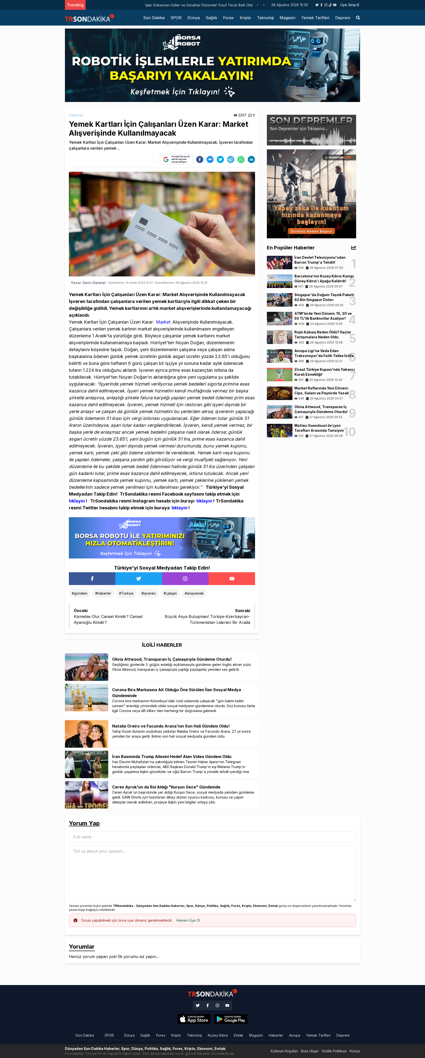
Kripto (245, 17)
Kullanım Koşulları (284, 1051)
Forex (228, 17)
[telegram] (230, 159)
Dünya (193, 17)
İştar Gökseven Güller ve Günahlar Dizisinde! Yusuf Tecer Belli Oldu (142, 5)
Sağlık (211, 17)
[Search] (358, 18)
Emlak (238, 1035)
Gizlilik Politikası (334, 1051)
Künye (355, 1051)
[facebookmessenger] (210, 159)
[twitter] (220, 159)
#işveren (148, 593)
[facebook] (199, 159)
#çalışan (170, 593)
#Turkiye (126, 593)
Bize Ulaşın (310, 1051)
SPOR (176, 17)
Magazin (287, 17)
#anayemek (194, 593)
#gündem (79, 593)
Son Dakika (154, 17)
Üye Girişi (348, 5)
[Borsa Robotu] (162, 537)
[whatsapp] (241, 159)
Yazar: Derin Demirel (88, 283)
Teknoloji (265, 17)
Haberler (76, 115)
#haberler (103, 593)
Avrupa (294, 1035)
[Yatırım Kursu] (311, 193)
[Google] (194, 1019)
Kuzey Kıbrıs (218, 1035)
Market (163, 322)
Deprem (342, 17)
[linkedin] (251, 159)
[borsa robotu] (212, 64)
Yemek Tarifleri (315, 17)
